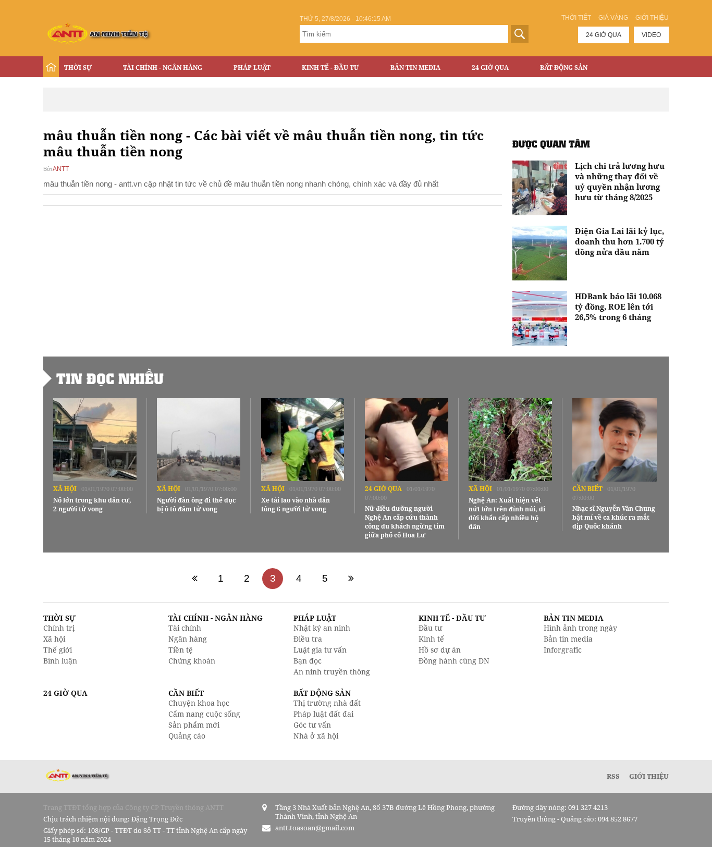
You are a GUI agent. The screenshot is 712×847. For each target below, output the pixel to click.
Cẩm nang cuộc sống (204, 714)
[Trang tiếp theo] (350, 578)
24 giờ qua (603, 35)
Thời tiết (576, 17)
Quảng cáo (186, 736)
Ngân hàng (187, 639)
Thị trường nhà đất (327, 703)
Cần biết (587, 488)
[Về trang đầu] (194, 578)
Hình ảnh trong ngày (580, 628)
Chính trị (59, 628)
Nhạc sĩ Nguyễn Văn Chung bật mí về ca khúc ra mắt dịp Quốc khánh (613, 517)
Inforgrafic (563, 650)
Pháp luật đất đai (323, 714)
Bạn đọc (307, 661)
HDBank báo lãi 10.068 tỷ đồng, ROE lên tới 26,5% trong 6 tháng (618, 306)
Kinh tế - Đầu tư (330, 67)
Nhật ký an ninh (321, 628)
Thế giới (57, 650)
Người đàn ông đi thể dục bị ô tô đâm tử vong (196, 504)
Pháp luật (252, 67)
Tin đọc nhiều (110, 378)
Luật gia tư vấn (320, 650)
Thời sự (78, 67)
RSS (613, 776)
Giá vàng (613, 17)
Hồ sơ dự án (440, 650)
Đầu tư (430, 628)
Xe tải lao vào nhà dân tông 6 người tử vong (295, 504)
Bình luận (60, 661)
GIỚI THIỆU (649, 776)
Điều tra (307, 639)
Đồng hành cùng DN (454, 661)
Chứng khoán (191, 661)
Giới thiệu (652, 17)
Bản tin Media (415, 67)
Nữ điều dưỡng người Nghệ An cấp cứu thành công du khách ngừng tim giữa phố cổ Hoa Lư (405, 521)
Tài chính (184, 628)
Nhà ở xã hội (315, 736)
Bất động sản (563, 67)
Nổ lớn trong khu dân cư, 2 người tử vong (92, 504)
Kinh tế (431, 639)
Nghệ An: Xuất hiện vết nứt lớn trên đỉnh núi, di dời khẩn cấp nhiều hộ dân (507, 513)
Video (651, 35)
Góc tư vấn (312, 725)
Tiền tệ (180, 650)
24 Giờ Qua (490, 67)
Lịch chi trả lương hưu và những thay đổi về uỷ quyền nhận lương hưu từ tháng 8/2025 (620, 181)
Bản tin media (568, 639)
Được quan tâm (551, 143)
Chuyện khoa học (198, 703)
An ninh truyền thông (331, 672)
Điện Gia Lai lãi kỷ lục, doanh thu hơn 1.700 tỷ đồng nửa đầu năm (619, 241)
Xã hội (65, 488)
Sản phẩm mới (193, 725)
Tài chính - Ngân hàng (162, 67)
